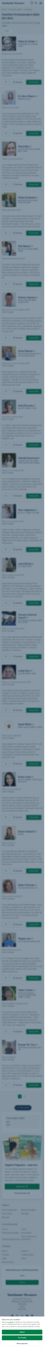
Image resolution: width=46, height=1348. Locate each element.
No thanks (22, 1338)
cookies (10, 1322)
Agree (22, 1332)
